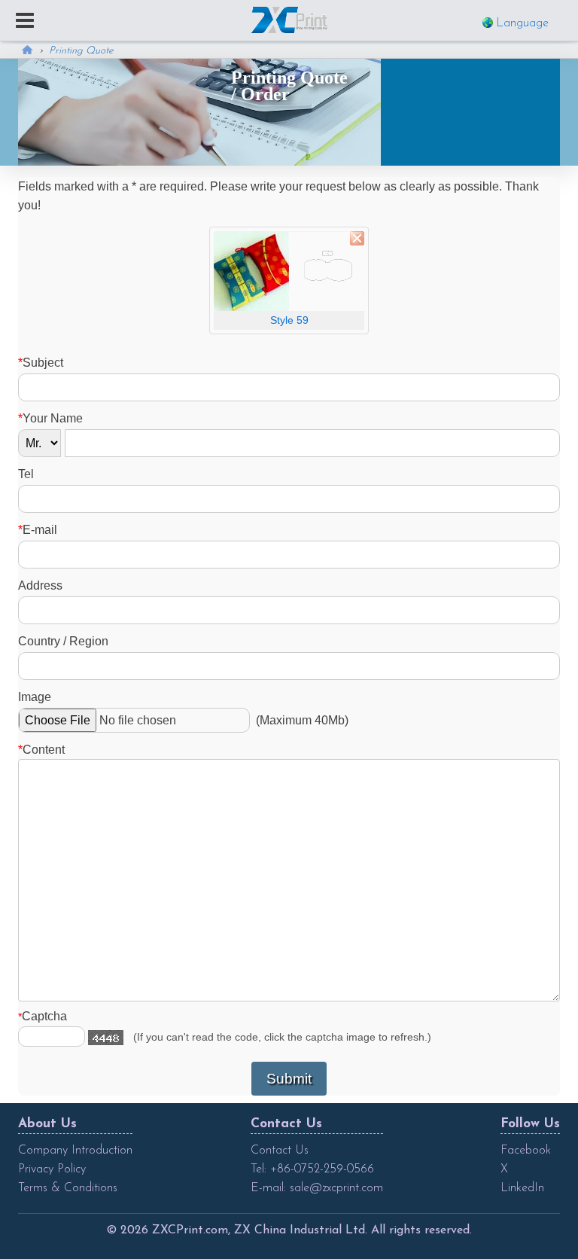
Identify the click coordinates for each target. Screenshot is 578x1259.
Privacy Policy (52, 1169)
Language (522, 23)
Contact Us (280, 1151)
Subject (40, 362)
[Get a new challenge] (105, 1037)
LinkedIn (522, 1188)
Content (41, 749)
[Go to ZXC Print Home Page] (289, 20)
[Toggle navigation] (24, 22)
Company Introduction (75, 1151)
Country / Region (63, 641)
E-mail (37, 529)
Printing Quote (81, 51)
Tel (26, 474)
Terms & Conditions (67, 1188)
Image (34, 696)
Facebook (525, 1151)
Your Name (50, 418)
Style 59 (289, 320)
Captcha (42, 1016)
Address (40, 585)
